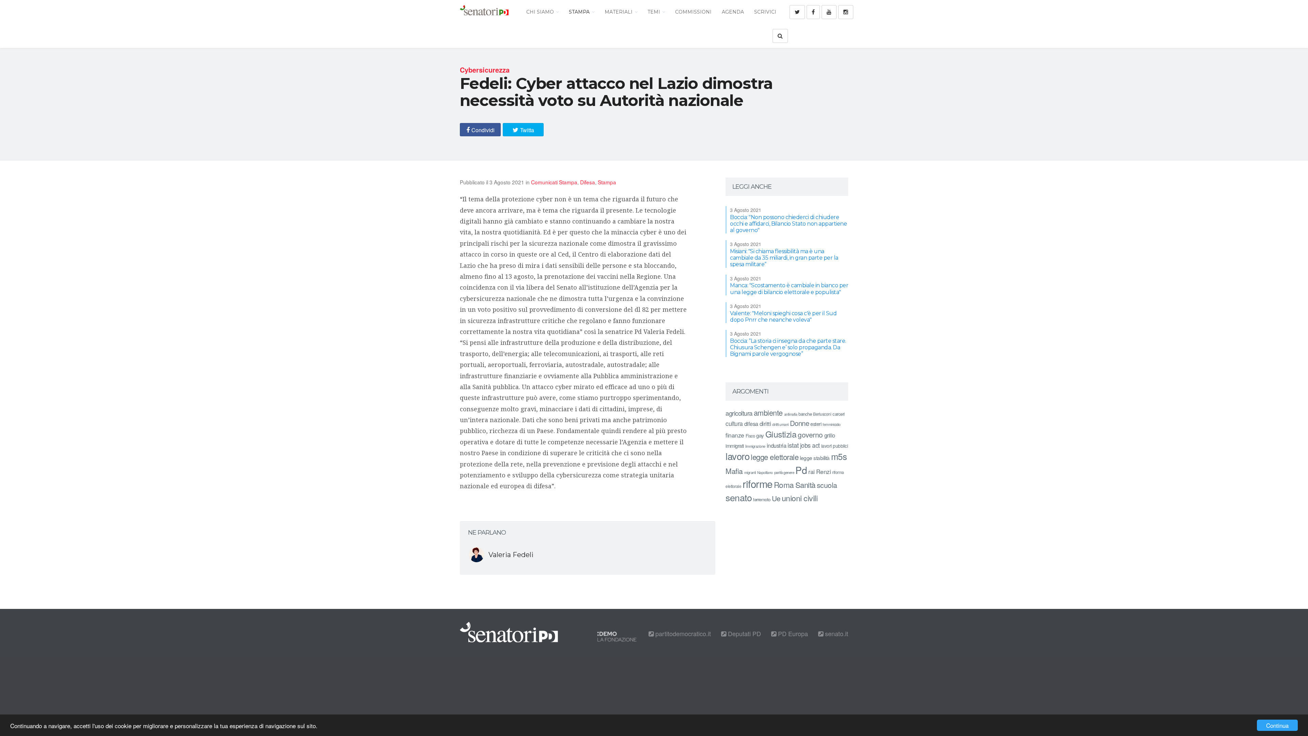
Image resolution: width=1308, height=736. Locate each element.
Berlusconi (822, 414)
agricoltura (739, 412)
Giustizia (781, 434)
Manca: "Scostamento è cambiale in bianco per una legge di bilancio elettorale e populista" (789, 288)
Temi (654, 12)
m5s (839, 456)
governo (810, 434)
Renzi (823, 471)
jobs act (810, 445)
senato (739, 497)
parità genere (784, 472)
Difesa (587, 182)
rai (811, 471)
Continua (1277, 725)
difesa (751, 423)
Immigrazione (755, 446)
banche (805, 414)
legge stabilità (815, 457)
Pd (801, 470)
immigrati (735, 445)
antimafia (790, 414)
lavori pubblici (834, 445)
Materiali (619, 12)
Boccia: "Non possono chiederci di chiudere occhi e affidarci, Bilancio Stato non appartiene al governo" (788, 223)
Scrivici (765, 12)
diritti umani (780, 424)
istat (793, 444)
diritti (765, 423)
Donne (799, 423)
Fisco (750, 435)
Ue (776, 498)
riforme (758, 483)
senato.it (835, 633)
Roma (784, 484)
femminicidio (831, 424)
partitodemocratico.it (682, 633)
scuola (827, 485)
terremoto (761, 499)
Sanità (805, 484)
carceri (838, 414)
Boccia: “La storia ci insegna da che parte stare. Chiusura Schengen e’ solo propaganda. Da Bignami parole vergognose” (788, 347)
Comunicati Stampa (554, 182)
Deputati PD (743, 633)
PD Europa (792, 633)
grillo (829, 435)
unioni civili (800, 498)
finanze (735, 435)
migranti (750, 472)
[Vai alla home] (484, 12)
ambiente (768, 412)
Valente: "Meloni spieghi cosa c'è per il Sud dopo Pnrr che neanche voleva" (783, 316)
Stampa (580, 12)
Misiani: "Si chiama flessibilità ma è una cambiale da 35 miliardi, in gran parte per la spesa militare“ (784, 257)
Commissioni (693, 12)
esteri (815, 423)
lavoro (737, 456)
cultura (734, 423)
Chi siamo (540, 12)
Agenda (733, 12)
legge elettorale (774, 456)
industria (777, 445)
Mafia (734, 471)
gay (760, 435)
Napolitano (765, 472)
